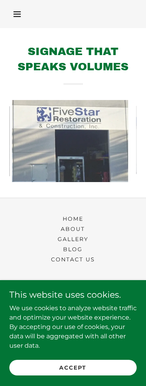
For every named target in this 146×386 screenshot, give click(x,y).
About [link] (73, 228)
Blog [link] (73, 249)
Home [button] (73, 218)
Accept (72, 367)
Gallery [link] (73, 239)
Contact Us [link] (73, 259)
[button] (17, 14)
